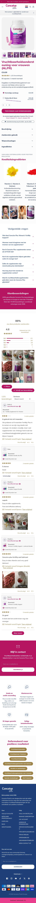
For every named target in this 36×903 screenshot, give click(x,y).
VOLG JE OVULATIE (7, 813)
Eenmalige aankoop (11, 93)
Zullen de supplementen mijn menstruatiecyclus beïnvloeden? (18, 265)
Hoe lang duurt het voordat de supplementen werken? (18, 272)
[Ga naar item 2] (10, 55)
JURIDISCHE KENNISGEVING (23, 823)
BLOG (3, 824)
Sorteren (16, 397)
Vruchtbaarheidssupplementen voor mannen (18, 763)
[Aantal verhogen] (9, 105)
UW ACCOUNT (23, 819)
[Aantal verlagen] (3, 105)
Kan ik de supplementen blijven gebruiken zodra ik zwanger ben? (18, 258)
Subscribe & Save (13, 99)
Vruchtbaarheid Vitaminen (18, 754)
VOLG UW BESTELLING (26, 813)
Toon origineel (26, 439)
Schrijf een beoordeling (24, 390)
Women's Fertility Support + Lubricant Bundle (20, 546)
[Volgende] (34, 1)
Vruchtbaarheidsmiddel (18, 749)
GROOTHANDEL (6, 827)
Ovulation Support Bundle (15, 489)
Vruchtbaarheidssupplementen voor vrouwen (18, 773)
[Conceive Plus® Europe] (11, 6)
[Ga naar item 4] (22, 55)
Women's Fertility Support (15, 604)
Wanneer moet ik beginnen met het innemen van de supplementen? (18, 244)
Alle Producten (27, 778)
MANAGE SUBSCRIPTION (26, 816)
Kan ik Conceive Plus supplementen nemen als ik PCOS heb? (18, 251)
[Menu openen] (2, 6)
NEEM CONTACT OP (25, 843)
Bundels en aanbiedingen (18, 768)
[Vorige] (2, 1)
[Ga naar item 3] (16, 55)
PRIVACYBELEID (24, 834)
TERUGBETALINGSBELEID (26, 832)
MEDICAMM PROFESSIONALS (7, 817)
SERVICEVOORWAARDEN (26, 828)
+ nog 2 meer (22, 528)
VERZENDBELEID (24, 837)
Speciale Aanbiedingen (11, 778)
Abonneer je (18, 669)
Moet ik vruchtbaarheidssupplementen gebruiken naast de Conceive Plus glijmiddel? (18, 280)
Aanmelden (18, 867)
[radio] (3, 93)
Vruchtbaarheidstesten (18, 759)
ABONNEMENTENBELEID (26, 840)
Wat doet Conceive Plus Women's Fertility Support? (18, 236)
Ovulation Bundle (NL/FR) (15, 455)
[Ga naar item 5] (28, 55)
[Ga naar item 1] (4, 55)
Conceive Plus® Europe (20, 894)
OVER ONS (5, 821)
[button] (12, 75)
